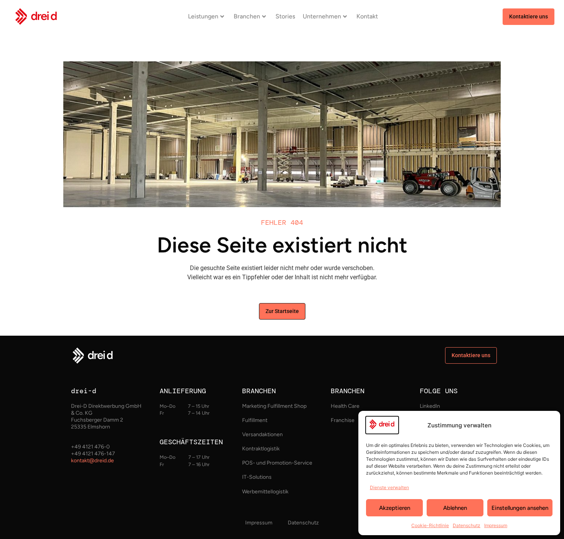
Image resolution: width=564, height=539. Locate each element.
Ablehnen (455, 507)
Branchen (247, 16)
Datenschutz (466, 525)
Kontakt (367, 16)
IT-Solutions (257, 477)
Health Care (345, 406)
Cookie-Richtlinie (430, 525)
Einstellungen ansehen (519, 507)
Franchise (343, 420)
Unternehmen (322, 16)
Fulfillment (254, 420)
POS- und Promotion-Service (277, 463)
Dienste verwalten (389, 487)
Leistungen (203, 16)
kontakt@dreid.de (92, 460)
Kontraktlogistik (261, 448)
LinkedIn (430, 406)
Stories (285, 16)
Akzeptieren (394, 507)
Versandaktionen (262, 434)
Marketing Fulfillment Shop (274, 406)
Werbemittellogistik (265, 491)
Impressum (495, 525)
